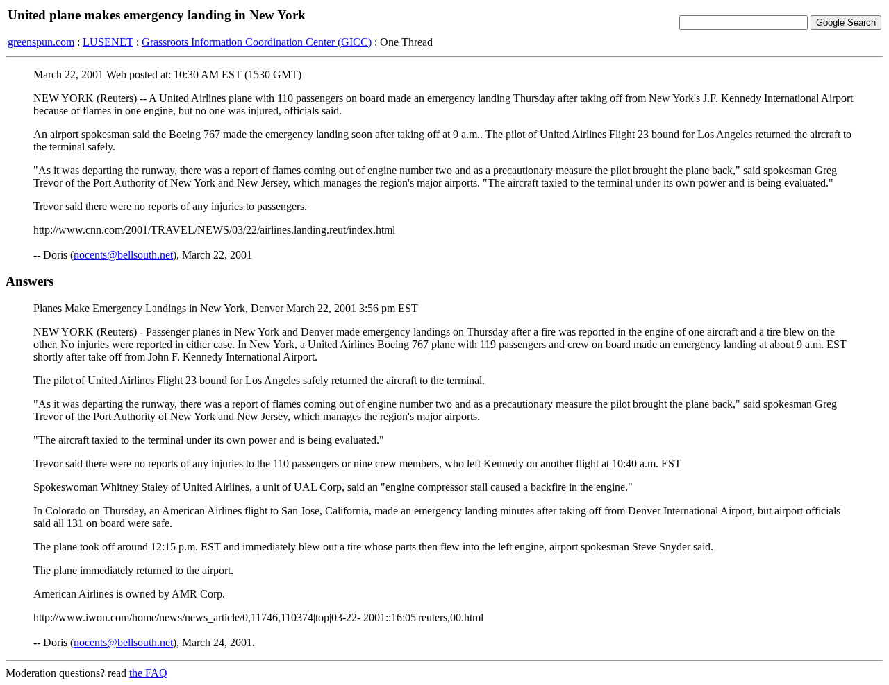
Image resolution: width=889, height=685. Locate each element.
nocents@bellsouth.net (123, 255)
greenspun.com (41, 42)
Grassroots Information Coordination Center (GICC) (257, 42)
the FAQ (148, 673)
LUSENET (108, 42)
